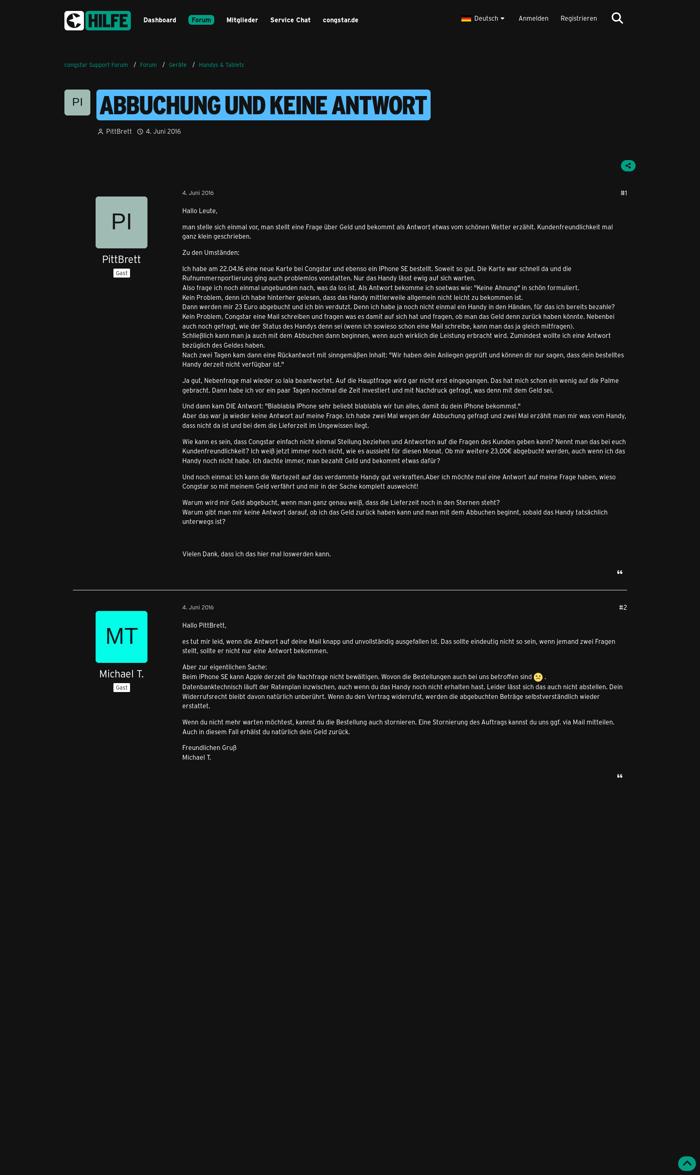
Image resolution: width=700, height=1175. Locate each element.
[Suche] (617, 18)
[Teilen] (628, 165)
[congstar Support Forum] (97, 19)
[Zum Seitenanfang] (687, 1163)
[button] (483, 18)
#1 (624, 192)
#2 (623, 607)
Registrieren (579, 18)
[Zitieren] (619, 572)
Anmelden (533, 18)
